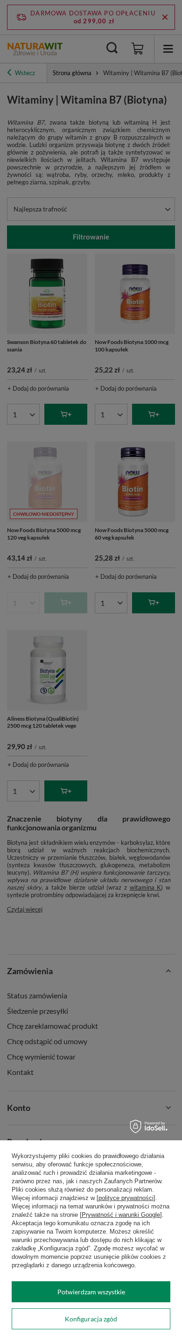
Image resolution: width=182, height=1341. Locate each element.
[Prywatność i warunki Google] (121, 1214)
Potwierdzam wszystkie (91, 1292)
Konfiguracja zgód (91, 1319)
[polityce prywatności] (126, 1197)
